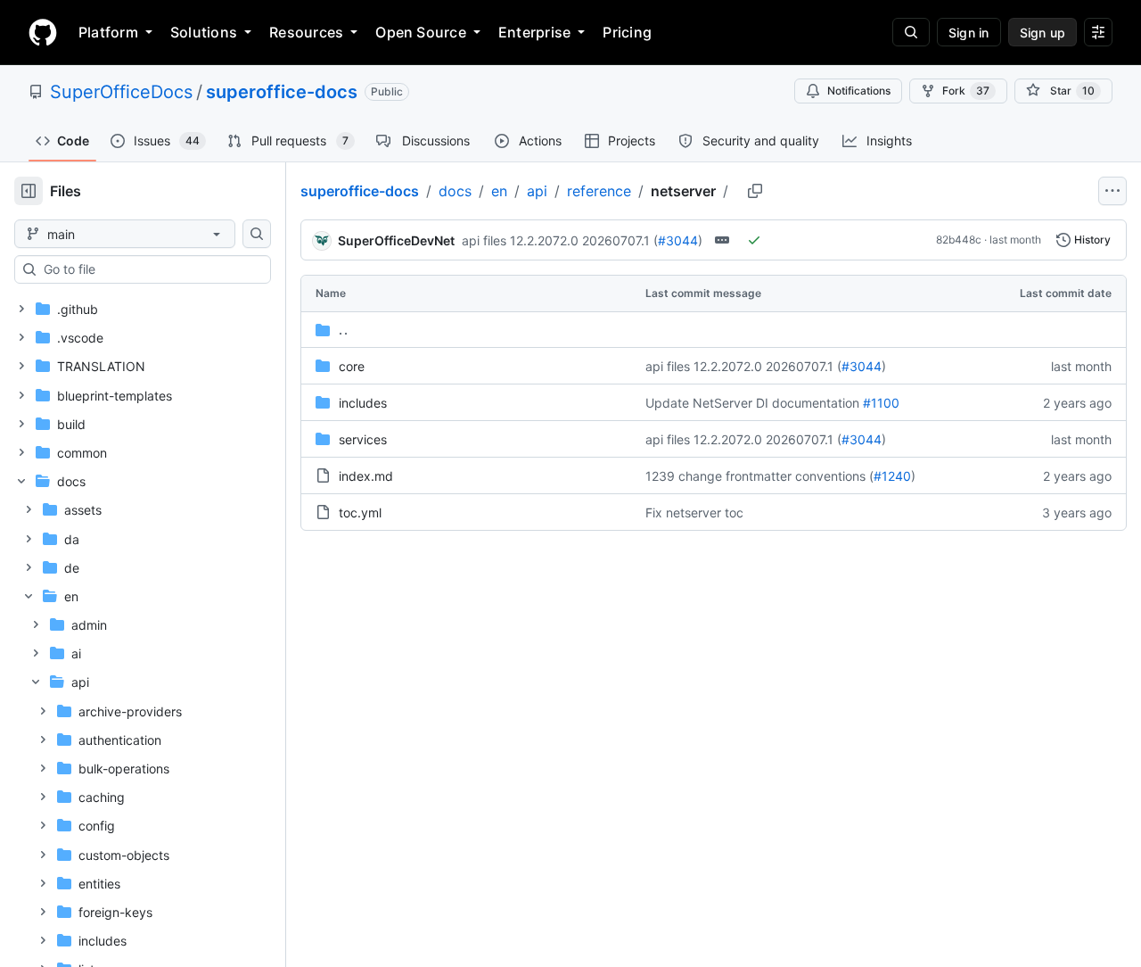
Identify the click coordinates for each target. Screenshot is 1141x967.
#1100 (881, 402)
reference (599, 191)
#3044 (678, 240)
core (352, 366)
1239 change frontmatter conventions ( (759, 476)
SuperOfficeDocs (121, 92)
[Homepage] (43, 32)
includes (363, 402)
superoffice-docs (281, 92)
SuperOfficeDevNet (396, 240)
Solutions (203, 32)
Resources (306, 32)
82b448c (958, 239)
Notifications (859, 90)
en (499, 191)
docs (455, 191)
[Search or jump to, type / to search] (911, 32)
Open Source (420, 32)
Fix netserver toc (694, 512)
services (363, 439)
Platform (108, 32)
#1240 (892, 476)
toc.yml (360, 512)
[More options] (1112, 191)
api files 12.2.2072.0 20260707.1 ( (560, 240)
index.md (366, 476)
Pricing (627, 32)
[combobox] (150, 269)
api (537, 191)
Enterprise (534, 32)
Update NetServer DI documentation (752, 402)
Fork (965, 90)
